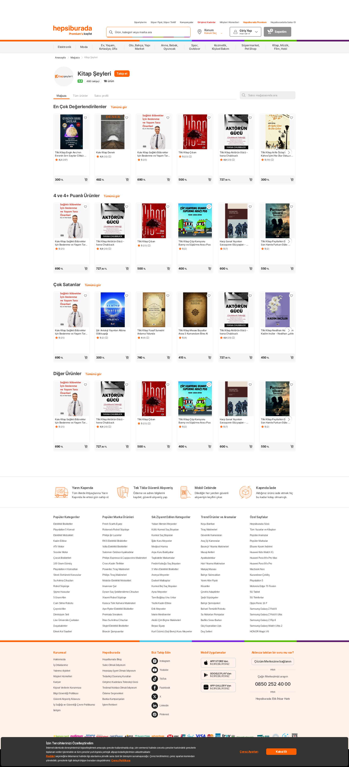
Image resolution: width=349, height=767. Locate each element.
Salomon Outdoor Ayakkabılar (118, 552)
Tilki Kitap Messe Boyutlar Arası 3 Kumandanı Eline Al (193, 332)
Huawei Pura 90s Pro (261, 563)
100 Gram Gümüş (62, 563)
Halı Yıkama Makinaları (213, 563)
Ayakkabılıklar (208, 557)
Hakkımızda (59, 659)
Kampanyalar (186, 22)
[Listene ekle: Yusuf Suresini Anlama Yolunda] (167, 295)
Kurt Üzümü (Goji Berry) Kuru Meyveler (171, 631)
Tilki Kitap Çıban (187, 152)
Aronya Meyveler (160, 574)
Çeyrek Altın (59, 608)
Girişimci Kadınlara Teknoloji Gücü (120, 682)
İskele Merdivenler (161, 614)
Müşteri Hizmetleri (229, 22)
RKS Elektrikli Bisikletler (114, 541)
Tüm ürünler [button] (80, 95)
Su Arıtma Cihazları (63, 580)
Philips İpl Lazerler (112, 535)
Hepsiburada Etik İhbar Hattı (273, 698)
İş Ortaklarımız (60, 665)
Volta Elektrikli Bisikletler (114, 546)
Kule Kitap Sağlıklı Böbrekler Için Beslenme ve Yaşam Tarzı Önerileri (153, 154)
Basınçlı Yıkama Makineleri (215, 546)
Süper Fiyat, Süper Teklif (163, 22)
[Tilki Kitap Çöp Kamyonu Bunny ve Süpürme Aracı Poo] (195, 221)
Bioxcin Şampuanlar (113, 631)
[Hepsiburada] (72, 28)
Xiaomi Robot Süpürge (114, 597)
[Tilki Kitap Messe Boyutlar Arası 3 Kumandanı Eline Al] (195, 310)
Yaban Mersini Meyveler (164, 524)
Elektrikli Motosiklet (63, 535)
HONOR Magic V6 (259, 631)
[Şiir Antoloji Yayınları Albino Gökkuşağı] (112, 310)
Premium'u (76, 33)
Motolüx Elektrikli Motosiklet (116, 580)
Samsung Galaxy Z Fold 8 (263, 608)
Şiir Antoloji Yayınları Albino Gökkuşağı (111, 332)
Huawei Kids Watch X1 (262, 552)
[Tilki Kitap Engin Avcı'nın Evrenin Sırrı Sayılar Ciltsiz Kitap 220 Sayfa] (71, 132)
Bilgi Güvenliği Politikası (65, 693)
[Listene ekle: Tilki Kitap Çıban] (209, 117)
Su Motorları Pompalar (212, 614)
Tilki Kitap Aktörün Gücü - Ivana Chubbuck (234, 154)
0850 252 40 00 (273, 684)
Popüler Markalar (259, 541)
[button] (71, 180)
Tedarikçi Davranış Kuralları (116, 676)
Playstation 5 (256, 580)
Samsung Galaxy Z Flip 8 (263, 620)
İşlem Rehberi (109, 704)
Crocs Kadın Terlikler (113, 563)
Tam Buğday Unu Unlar (163, 597)
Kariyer (57, 682)
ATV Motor (58, 546)
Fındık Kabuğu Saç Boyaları (165, 563)
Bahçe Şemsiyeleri (210, 603)
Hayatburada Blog (111, 659)
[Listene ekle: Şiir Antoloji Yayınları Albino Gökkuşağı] (126, 295)
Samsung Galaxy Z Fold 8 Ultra (266, 614)
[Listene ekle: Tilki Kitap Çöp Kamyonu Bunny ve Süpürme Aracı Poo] (209, 206)
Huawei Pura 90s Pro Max (263, 557)
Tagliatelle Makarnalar (162, 557)
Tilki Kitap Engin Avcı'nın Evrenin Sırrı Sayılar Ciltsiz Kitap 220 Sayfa (69, 154)
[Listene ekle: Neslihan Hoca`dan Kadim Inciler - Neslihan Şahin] (291, 295)
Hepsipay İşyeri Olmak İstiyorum (119, 670)
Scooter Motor (60, 552)
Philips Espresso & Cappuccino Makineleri (124, 557)
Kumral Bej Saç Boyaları (164, 586)
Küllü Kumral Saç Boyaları (165, 529)
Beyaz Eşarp (158, 625)
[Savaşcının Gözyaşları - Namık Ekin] (236, 221)
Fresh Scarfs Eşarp (112, 524)
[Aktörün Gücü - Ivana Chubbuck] (236, 132)
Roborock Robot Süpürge (115, 529)
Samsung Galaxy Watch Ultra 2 (266, 625)
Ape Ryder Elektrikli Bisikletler (117, 608)
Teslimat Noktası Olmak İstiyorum (119, 687)
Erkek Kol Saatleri (62, 631)
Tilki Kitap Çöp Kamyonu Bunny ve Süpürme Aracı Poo (194, 243)
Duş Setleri (206, 631)
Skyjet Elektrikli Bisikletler (115, 625)
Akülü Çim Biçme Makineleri (166, 620)
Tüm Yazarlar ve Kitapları (263, 529)
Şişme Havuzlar (61, 591)
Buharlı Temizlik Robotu (213, 608)
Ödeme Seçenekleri (112, 693)
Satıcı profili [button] (101, 95)
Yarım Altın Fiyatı (209, 580)
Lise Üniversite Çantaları (66, 620)
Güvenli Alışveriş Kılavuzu (66, 699)
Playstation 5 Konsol (64, 529)
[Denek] (112, 132)
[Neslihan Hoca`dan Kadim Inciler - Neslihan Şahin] (277, 310)
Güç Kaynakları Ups (211, 625)
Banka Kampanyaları (113, 699)
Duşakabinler (60, 625)
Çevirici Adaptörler (210, 591)
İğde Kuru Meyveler (161, 541)
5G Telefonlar (257, 597)
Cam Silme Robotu (63, 603)
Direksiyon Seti (61, 614)
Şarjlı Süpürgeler (209, 597)
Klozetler (205, 586)
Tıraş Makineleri (209, 529)
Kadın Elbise (59, 541)
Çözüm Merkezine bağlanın (272, 661)
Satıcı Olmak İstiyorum (113, 665)
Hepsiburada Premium (255, 22)
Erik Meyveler (158, 608)
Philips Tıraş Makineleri (114, 574)
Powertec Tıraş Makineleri (115, 569)
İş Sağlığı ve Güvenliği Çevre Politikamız (74, 704)
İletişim (57, 710)
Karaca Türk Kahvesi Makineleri (119, 603)
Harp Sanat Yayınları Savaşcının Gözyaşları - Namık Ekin (233, 243)
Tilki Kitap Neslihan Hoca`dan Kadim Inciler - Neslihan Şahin (277, 332)
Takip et (122, 73)
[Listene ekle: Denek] (126, 117)
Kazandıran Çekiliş (260, 574)
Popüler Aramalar (259, 535)
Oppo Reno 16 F (258, 603)
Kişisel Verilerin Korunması (67, 687)
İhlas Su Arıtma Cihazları (115, 620)
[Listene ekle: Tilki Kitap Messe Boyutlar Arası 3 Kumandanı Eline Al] (209, 295)
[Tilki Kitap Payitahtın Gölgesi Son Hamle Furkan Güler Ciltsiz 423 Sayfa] (277, 221)
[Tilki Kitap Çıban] (195, 132)
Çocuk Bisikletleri (62, 557)
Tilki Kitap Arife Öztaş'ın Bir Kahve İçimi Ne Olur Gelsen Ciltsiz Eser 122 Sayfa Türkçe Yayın (277, 154)
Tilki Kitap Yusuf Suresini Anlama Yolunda (151, 332)
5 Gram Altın (59, 597)
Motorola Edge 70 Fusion (263, 586)
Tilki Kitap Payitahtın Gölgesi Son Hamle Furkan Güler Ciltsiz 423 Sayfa (276, 243)
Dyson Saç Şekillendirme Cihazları (120, 591)
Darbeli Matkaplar (160, 580)
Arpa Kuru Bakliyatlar (162, 552)
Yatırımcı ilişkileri (61, 670)
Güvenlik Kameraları (211, 535)
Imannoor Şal (109, 586)
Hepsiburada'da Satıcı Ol (283, 22)
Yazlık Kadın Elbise (161, 603)
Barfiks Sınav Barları (211, 620)
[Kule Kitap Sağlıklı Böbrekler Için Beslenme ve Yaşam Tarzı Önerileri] (154, 132)
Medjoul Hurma (159, 546)
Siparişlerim (140, 22)
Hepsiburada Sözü (259, 524)
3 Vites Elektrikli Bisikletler (164, 569)
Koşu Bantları (208, 524)
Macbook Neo (257, 569)
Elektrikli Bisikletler (63, 524)
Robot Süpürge (61, 586)
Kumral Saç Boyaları (162, 535)
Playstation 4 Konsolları (65, 569)
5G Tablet (255, 591)
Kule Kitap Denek (105, 152)
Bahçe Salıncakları (210, 574)
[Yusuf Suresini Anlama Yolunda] (154, 310)
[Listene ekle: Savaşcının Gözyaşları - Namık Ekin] (250, 206)
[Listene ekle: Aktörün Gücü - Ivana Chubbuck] (250, 117)
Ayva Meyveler (159, 591)
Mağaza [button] (61, 95)
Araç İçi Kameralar (210, 541)
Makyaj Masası (208, 569)
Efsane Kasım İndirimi (261, 546)
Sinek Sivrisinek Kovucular (67, 574)
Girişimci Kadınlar (207, 22)
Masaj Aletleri (208, 552)
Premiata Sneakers (112, 614)
